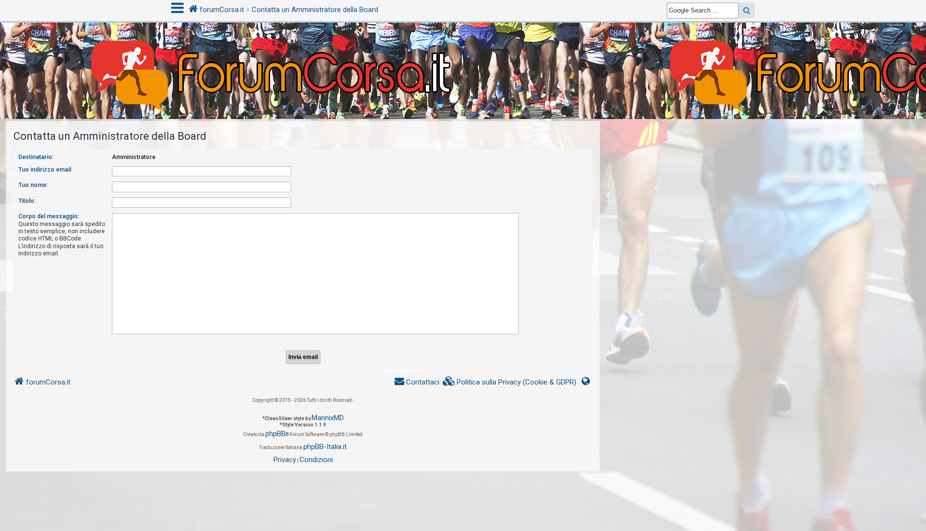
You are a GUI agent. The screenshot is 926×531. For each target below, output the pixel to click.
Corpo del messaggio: (48, 216)
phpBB (275, 433)
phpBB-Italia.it (325, 446)
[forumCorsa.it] (463, 51)
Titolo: (27, 201)
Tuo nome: (33, 185)
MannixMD (328, 417)
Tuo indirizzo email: (45, 169)
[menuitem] (510, 382)
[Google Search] (747, 10)
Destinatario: (36, 157)
